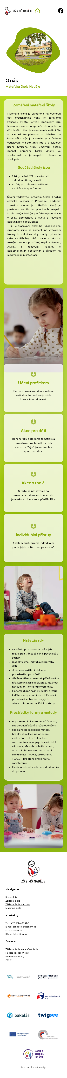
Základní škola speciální (17, 904)
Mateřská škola (13, 907)
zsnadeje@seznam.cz (24, 926)
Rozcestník (11, 897)
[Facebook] (60, 10)
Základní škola (12, 900)
